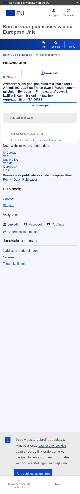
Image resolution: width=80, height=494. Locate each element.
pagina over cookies (52, 445)
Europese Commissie (50, 140)
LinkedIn (13, 224)
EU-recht (11, 77)
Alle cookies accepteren (33, 473)
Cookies (8, 257)
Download (51, 72)
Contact (8, 199)
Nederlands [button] (69, 15)
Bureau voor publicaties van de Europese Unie (37, 29)
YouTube (58, 224)
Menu (72, 46)
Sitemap (8, 205)
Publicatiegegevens (21, 117)
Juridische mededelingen (20, 250)
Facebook (36, 224)
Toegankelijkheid (14, 263)
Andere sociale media (23, 231)
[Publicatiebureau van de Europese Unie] (16, 13)
